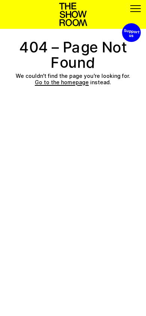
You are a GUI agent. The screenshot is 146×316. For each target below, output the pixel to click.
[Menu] (135, 8)
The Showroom (73, 14)
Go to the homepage (62, 82)
